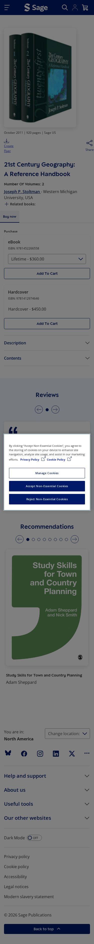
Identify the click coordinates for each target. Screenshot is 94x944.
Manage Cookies (47, 473)
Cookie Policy (56, 459)
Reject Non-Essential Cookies (47, 499)
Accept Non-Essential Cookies (47, 486)
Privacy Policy (30, 459)
